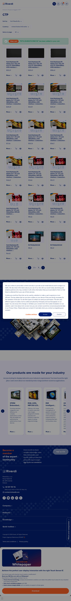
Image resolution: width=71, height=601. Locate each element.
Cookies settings (31, 314)
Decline (59, 314)
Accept (45, 314)
